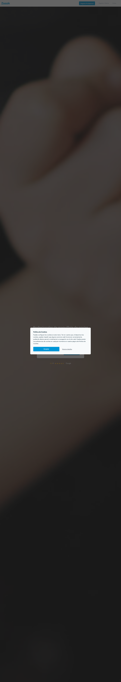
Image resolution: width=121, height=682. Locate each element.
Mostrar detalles (67, 349)
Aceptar (46, 349)
